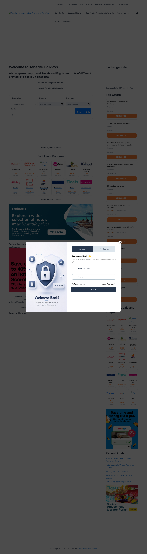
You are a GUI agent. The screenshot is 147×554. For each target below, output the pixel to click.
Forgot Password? (108, 284)
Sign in (93, 290)
